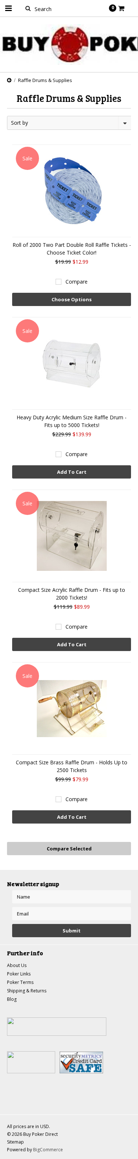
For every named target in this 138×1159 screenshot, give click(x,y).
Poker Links (19, 974)
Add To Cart (71, 472)
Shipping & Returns (26, 991)
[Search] (28, 8)
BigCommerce (48, 1149)
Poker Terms (20, 982)
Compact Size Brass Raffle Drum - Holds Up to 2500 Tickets (71, 766)
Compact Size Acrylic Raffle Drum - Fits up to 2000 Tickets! (71, 593)
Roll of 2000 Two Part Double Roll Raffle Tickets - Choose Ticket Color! (72, 248)
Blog (12, 999)
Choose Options (72, 299)
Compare (77, 281)
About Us (16, 965)
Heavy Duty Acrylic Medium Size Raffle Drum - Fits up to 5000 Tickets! (72, 421)
